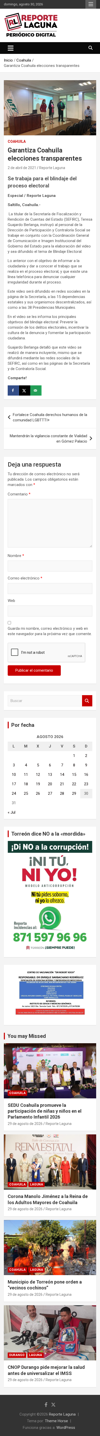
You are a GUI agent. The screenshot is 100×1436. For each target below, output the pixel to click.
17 (14, 784)
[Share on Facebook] (13, 390)
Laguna (36, 1184)
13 (50, 774)
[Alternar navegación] (10, 48)
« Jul (11, 812)
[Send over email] (36, 390)
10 (14, 774)
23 (86, 784)
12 (38, 774)
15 (74, 774)
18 (26, 784)
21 (62, 784)
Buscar (87, 701)
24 (14, 793)
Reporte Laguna (52, 168)
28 (62, 793)
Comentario (19, 494)
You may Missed (26, 1036)
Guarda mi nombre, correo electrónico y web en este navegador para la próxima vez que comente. (50, 631)
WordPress (65, 1427)
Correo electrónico (25, 578)
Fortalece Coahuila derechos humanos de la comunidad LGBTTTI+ (50, 417)
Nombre (16, 555)
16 (86, 774)
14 (62, 774)
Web (11, 600)
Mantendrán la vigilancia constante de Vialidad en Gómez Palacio (48, 439)
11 (26, 774)
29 (74, 793)
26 (38, 793)
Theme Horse (56, 1421)
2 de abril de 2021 (22, 168)
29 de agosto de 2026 (25, 1124)
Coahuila (17, 141)
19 (38, 784)
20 (50, 784)
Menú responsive (90, 4)
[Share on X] (24, 390)
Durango (17, 1355)
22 (74, 784)
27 (50, 793)
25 (26, 793)
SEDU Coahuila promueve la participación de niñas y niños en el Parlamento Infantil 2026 (45, 1111)
